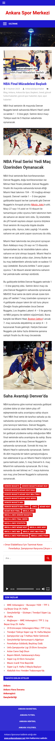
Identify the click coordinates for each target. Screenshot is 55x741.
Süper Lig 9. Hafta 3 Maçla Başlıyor (24, 666)
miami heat (45, 507)
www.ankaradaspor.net (14, 738)
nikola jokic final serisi (16, 519)
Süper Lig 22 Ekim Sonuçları (20, 659)
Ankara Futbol (27, 715)
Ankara (11, 92)
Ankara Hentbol (27, 721)
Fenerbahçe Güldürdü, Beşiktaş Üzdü (25, 643)
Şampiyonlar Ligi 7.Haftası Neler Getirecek (28, 636)
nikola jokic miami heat (15, 527)
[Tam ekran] (47, 588)
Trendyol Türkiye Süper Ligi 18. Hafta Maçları (29, 632)
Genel (41, 92)
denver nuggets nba (13, 503)
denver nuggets (11, 486)
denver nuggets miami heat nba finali (22, 494)
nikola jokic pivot (40, 536)
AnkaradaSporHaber (34, 89)
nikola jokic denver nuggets (18, 515)
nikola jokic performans (16, 536)
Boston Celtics (35, 319)
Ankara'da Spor (23, 92)
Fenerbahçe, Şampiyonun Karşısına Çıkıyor (29, 548)
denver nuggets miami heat (35, 486)
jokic (34, 507)
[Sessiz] (43, 588)
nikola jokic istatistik (15, 523)
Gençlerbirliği (10, 697)
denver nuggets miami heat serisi (20, 498)
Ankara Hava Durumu (13, 689)
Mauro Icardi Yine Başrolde (20, 663)
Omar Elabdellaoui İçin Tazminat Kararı (24, 544)
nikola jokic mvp (38, 527)
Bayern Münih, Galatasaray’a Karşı (23, 655)
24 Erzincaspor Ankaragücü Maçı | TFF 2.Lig (28, 628)
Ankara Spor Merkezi (28, 13)
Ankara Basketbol (27, 709)
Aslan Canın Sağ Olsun (18, 651)
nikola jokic (29, 511)
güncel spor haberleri (27, 96)
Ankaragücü (9, 693)
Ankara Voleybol (27, 727)
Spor (40, 96)
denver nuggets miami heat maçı (19, 490)
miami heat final (12, 511)
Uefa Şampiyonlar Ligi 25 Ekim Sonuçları (27, 647)
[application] (27, 578)
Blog (5, 92)
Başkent (34, 92)
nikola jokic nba (12, 532)
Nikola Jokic (37, 204)
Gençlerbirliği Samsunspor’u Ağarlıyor (25, 639)
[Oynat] (7, 588)
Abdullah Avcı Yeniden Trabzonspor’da (25, 670)
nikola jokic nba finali (34, 532)
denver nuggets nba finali (16, 507)
